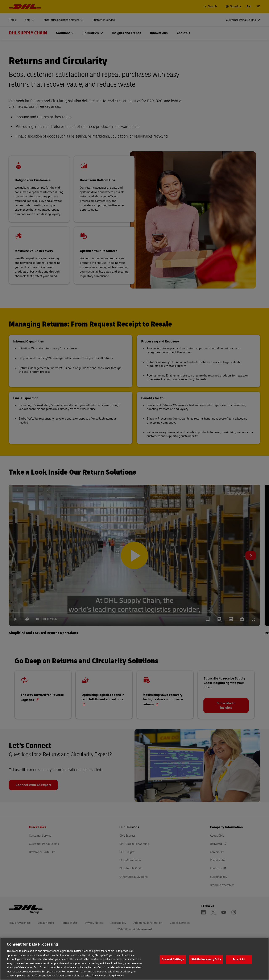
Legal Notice (116, 975)
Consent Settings (173, 959)
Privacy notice (100, 975)
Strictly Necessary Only (206, 959)
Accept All (239, 959)
